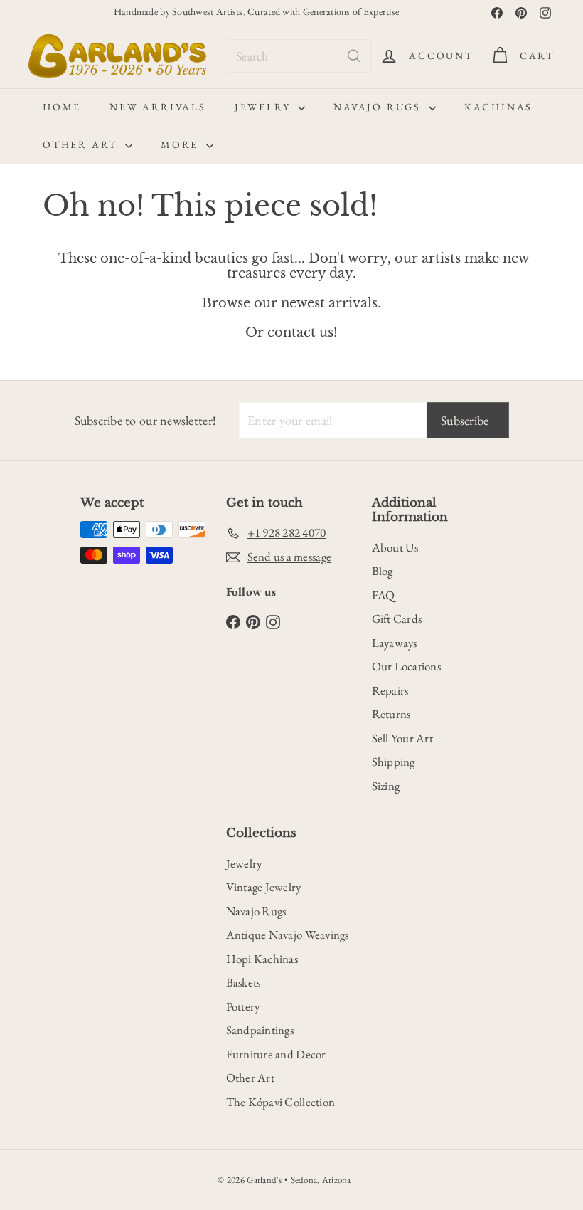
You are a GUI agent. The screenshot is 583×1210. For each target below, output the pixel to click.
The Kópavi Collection (281, 1102)
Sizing (386, 786)
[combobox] (299, 56)
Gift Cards (397, 618)
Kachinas (498, 106)
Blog (382, 571)
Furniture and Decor (276, 1054)
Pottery (243, 1006)
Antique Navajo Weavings (287, 934)
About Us (395, 547)
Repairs (390, 690)
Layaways (394, 643)
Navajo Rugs (379, 106)
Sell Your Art (403, 738)
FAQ (383, 595)
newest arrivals (329, 303)
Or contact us (289, 332)
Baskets (243, 982)
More (182, 144)
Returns (391, 714)
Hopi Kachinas (262, 959)
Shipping (393, 761)
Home (62, 106)
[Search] (354, 56)
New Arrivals (157, 106)
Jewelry (264, 106)
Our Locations (407, 666)
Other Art (82, 144)
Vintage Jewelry (263, 887)
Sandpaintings (260, 1030)
